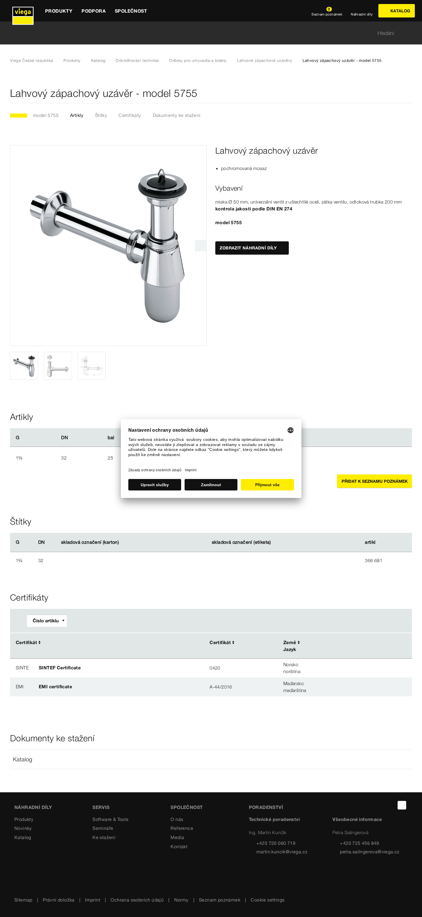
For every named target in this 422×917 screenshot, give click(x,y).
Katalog (98, 60)
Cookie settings (267, 900)
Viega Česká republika (31, 60)
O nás (177, 819)
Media (177, 837)
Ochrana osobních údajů (137, 900)
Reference (182, 828)
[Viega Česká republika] (23, 10)
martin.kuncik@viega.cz (282, 852)
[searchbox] (206, 33)
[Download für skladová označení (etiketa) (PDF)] (275, 542)
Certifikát (26, 642)
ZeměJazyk (289, 646)
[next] (200, 245)
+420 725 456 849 (359, 843)
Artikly (77, 115)
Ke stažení (103, 837)
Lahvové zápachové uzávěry (264, 60)
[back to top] (402, 805)
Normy (181, 900)
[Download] (351, 643)
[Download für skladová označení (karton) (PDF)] (123, 542)
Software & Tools (110, 819)
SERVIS (100, 807)
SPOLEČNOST (187, 807)
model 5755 (46, 115)
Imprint (92, 900)
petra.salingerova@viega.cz (369, 852)
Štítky (101, 115)
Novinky (23, 828)
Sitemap (23, 900)
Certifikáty (130, 115)
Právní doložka (59, 900)
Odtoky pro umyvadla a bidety (198, 60)
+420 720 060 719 (275, 843)
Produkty (71, 60)
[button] (211, 759)
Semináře (102, 828)
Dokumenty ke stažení (177, 115)
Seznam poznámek (219, 900)
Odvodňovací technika (137, 60)
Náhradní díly (33, 807)
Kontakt (179, 846)
